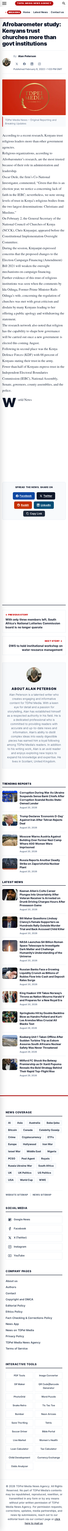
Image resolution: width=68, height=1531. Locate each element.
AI (9, 1122)
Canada (28, 1129)
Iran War (47, 1144)
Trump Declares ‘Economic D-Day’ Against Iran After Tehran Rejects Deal (41, 820)
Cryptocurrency (31, 1137)
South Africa (46, 1165)
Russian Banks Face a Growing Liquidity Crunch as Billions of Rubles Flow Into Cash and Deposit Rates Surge (42, 975)
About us (12, 1281)
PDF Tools (19, 1375)
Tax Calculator (48, 1448)
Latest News (40, 12)
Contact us (57, 12)
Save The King (20, 1422)
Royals (45, 1158)
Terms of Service (17, 1348)
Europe (12, 1144)
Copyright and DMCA (19, 1299)
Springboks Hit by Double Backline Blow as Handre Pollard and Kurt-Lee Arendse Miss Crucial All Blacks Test (42, 1018)
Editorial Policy (15, 1305)
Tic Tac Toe (48, 1405)
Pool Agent (28, 1158)
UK (10, 1172)
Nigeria (51, 1151)
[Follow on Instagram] (39, 64)
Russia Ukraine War (20, 1165)
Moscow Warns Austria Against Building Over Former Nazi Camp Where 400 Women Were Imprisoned (41, 842)
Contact (11, 1293)
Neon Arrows (48, 1414)
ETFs (51, 1137)
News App (12, 1323)
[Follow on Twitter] (16, 64)
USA (11, 1179)
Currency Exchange (48, 1457)
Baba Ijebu (53, 1122)
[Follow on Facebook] (24, 64)
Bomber (19, 1414)
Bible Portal (48, 1431)
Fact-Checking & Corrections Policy (29, 1317)
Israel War (14, 1151)
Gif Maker (19, 1384)
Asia (20, 1122)
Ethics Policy (14, 1311)
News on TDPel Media (20, 1330)
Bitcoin (12, 1129)
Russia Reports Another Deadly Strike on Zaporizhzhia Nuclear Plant (40, 863)
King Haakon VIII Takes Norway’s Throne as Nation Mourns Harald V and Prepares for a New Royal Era (42, 996)
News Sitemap (42, 1194)
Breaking (14, 12)
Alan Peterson (27, 56)
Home (26, 12)
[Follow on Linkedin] (32, 64)
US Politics (44, 1172)
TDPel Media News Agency (34, 3)
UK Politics (24, 1172)
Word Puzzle (48, 1396)
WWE (42, 1179)
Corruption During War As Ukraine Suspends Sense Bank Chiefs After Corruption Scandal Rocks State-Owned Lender (42, 798)
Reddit (25, 505)
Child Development (19, 1457)
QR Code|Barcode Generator (49, 1386)
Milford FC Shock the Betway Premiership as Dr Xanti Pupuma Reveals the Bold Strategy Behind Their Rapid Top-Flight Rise (41, 1066)
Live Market (19, 1440)
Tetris (48, 1422)
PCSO (11, 1158)
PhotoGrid (19, 1396)
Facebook (26, 495)
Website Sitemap (17, 1194)
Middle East (34, 1151)
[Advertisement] (34, 423)
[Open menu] (4, 3)
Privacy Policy (15, 1336)
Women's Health (48, 1440)
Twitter (47, 495)
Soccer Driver (19, 1431)
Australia (34, 1122)
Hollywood (29, 1144)
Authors (11, 1287)
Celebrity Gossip (49, 1129)
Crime (11, 1137)
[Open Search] (63, 3)
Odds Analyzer (19, 1466)
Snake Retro (19, 1405)
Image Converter (48, 1375)
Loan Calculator (20, 1448)
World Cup (26, 1179)
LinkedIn (46, 505)
